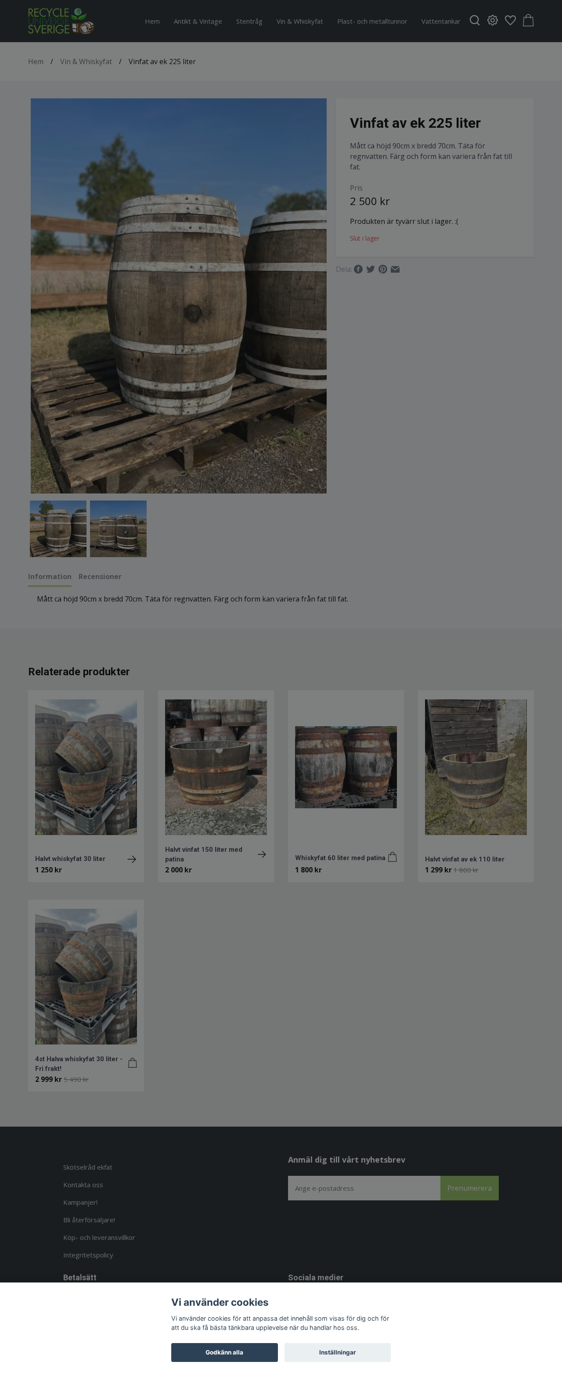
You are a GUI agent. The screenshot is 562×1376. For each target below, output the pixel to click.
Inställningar (337, 1352)
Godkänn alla (224, 1352)
